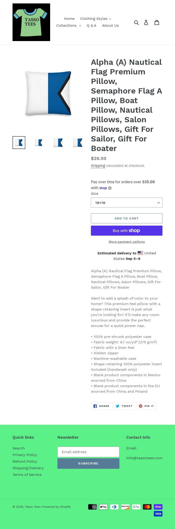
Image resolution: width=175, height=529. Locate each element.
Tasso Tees (33, 506)
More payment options (127, 241)
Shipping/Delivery (28, 468)
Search (19, 448)
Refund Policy (25, 461)
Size (94, 193)
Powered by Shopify (56, 506)
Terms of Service (27, 474)
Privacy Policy (25, 455)
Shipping (98, 166)
